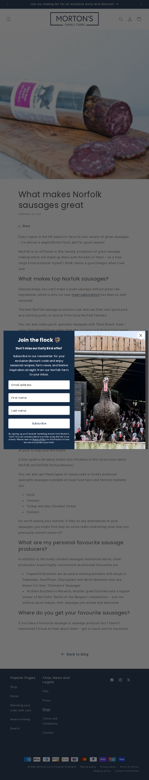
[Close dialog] (141, 335)
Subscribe (39, 423)
